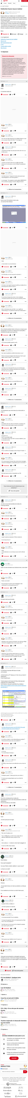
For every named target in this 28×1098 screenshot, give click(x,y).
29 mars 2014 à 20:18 (9, 814)
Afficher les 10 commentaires (15, 318)
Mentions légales (16, 1080)
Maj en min (3, 41)
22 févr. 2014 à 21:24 (9, 534)
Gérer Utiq (5, 1080)
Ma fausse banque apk (6, 42)
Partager (21, 34)
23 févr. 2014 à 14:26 (9, 773)
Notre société (16, 1077)
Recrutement (5, 1078)
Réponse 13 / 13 (4, 946)
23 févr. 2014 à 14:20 (9, 737)
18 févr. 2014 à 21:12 (9, 350)
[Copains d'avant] (7, 1093)
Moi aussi (14, 34)
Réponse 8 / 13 (4, 663)
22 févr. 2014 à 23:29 (9, 548)
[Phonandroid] (20, 1096)
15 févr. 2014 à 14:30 (9, 86)
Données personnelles (12, 1078)
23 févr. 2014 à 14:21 (9, 761)
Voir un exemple (23, 1068)
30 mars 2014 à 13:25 (9, 934)
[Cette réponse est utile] (10, 94)
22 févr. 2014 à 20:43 (9, 524)
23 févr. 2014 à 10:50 (9, 578)
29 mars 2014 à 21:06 (9, 915)
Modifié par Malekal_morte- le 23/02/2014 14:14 (14, 668)
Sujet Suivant (23, 6)
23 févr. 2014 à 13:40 (9, 618)
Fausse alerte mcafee (6, 46)
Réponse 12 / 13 (4, 875)
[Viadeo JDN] (20, 1093)
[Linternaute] (7, 1090)
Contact (24, 1077)
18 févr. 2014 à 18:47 (9, 307)
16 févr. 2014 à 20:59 (9, 173)
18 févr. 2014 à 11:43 (9, 197)
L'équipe (11, 1077)
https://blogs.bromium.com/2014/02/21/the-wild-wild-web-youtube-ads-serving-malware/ (13, 728)
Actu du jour (5, 1068)
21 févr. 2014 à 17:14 (9, 448)
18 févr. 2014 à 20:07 (9, 326)
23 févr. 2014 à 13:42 (9, 628)
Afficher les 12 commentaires (15, 481)
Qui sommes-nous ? (5, 1077)
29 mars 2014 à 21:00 (9, 880)
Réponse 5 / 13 (4, 496)
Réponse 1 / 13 (4, 81)
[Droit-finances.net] (20, 1090)
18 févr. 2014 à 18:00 (9, 258)
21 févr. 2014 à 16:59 (9, 420)
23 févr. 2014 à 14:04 (9, 651)
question (25, 0)
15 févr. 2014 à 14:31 (9, 125)
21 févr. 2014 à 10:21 (9, 407)
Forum (5, 3)
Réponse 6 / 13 (4, 560)
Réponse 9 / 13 (4, 791)
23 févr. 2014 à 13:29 (9, 607)
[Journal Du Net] (20, 1088)
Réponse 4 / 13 (4, 403)
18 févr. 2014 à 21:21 (9, 379)
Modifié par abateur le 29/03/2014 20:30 (12, 830)
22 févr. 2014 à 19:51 (9, 501)
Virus (14, 3)
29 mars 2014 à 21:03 (9, 901)
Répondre (9, 970)
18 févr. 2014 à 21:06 (9, 340)
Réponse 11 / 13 (4, 852)
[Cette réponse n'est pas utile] (14, 94)
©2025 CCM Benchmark (14, 1081)
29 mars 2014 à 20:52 (9, 857)
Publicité (20, 1077)
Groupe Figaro (22, 1080)
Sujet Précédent (5, 6)
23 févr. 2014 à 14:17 (9, 725)
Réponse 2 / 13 (4, 193)
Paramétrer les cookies (21, 1078)
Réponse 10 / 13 (4, 809)
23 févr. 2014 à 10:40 (9, 565)
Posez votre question (14, 490)
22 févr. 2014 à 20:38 (9, 513)
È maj (2, 44)
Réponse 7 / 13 (4, 592)
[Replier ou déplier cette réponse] (26, 81)
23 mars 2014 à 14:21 (9, 795)
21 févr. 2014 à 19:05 (9, 471)
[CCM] (5, 1)
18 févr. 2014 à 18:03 (9, 272)
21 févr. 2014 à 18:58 (9, 459)
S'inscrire (14, 1058)
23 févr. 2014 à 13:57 (9, 639)
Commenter (5, 94)
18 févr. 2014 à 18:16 (9, 283)
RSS (11, 1080)
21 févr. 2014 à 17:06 (9, 433)
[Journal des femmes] (7, 1088)
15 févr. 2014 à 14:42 (9, 136)
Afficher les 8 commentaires (15, 189)
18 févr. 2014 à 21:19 (9, 365)
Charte (9, 1080)
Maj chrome (3, 48)
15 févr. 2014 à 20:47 (9, 148)
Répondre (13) (6, 34)
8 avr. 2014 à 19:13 (13, 13)
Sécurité (9, 3)
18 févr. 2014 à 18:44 (9, 295)
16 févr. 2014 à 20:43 (9, 160)
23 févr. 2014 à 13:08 (9, 596)
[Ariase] (7, 1096)
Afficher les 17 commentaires (15, 399)
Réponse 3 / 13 (4, 321)
